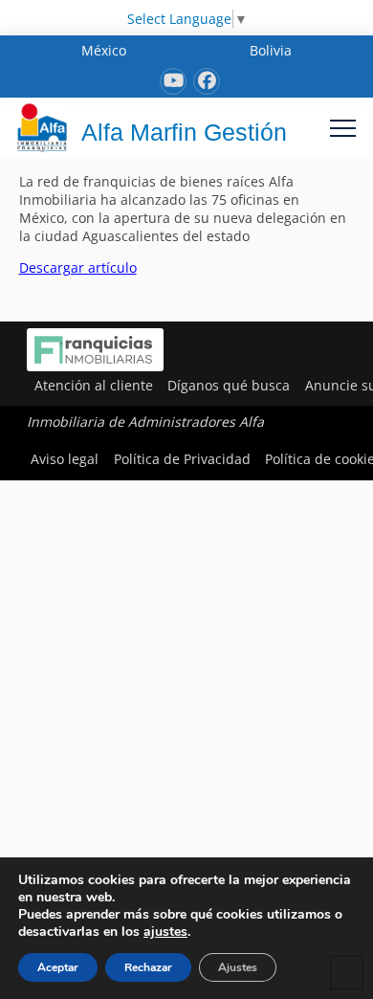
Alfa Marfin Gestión (184, 132)
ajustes (165, 932)
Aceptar (57, 967)
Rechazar (148, 967)
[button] (343, 128)
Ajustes (237, 967)
